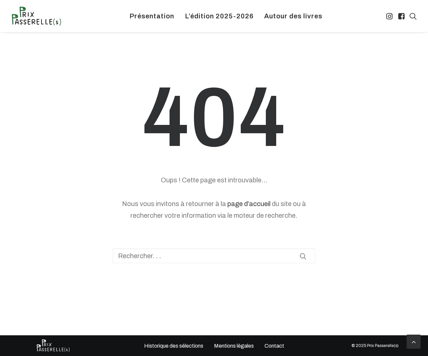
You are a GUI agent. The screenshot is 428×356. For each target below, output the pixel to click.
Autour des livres (293, 16)
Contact (274, 346)
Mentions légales (234, 346)
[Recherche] (214, 255)
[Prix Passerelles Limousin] (36, 16)
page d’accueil (249, 203)
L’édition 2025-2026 (219, 16)
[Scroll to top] (414, 341)
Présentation (151, 16)
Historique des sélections (173, 346)
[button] (390, 16)
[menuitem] (152, 16)
